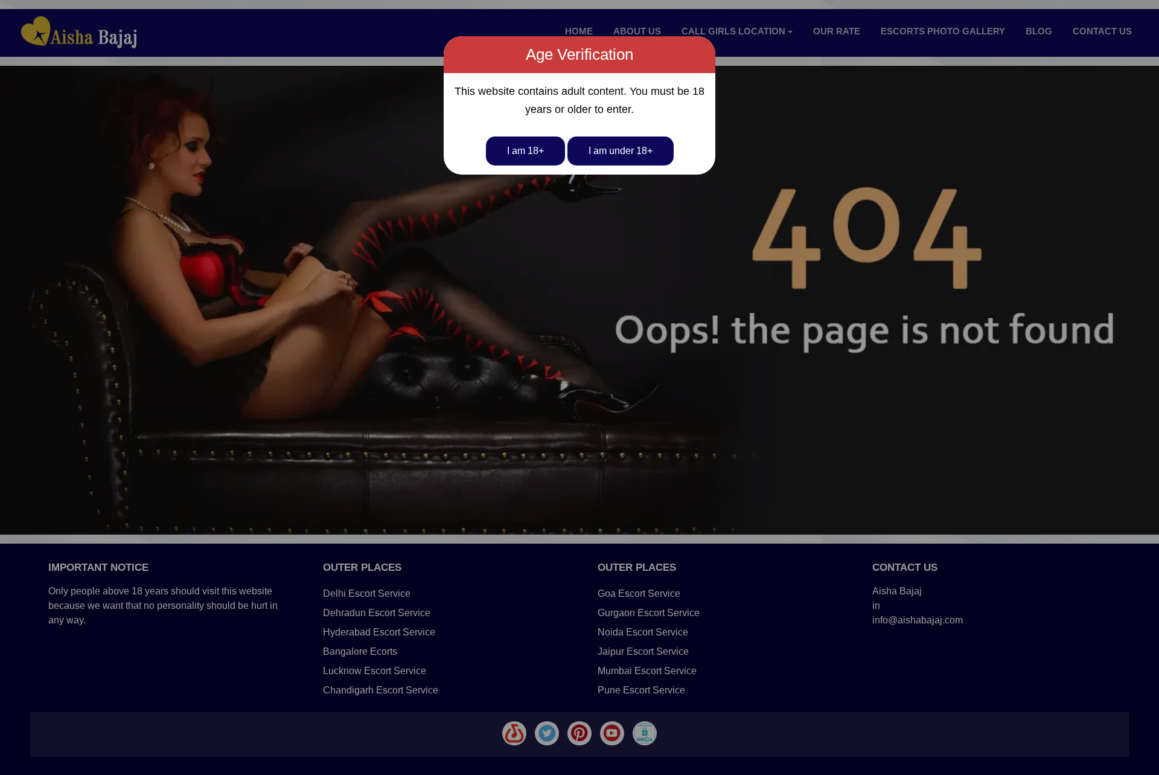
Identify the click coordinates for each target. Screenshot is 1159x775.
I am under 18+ (621, 151)
